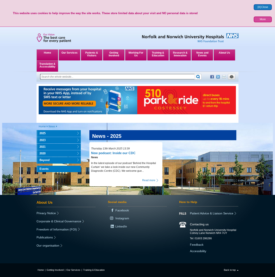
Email (224, 76)
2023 (41, 140)
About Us (224, 52)
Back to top (230, 270)
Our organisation (48, 245)
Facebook (212, 76)
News (52, 126)
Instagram (122, 218)
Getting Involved (114, 54)
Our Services (69, 52)
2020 (41, 153)
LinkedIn (218, 76)
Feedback (196, 244)
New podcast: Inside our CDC (113, 153)
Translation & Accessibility (47, 65)
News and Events (202, 54)
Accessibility (198, 251)
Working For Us (135, 54)
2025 (41, 133)
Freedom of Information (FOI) (57, 229)
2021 (41, 146)
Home (47, 52)
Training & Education (158, 54)
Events (44, 168)
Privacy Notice (46, 213)
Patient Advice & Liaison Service (211, 213)
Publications (45, 237)
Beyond (43, 160)
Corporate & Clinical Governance (59, 221)
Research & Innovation (180, 54)
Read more (148, 180)
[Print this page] (231, 77)
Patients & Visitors (91, 54)
